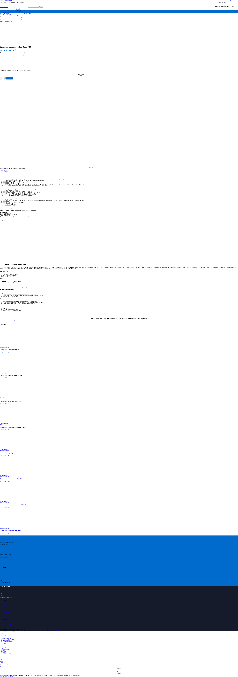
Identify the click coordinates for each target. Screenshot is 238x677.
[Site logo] (8, 10)
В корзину (9, 78)
